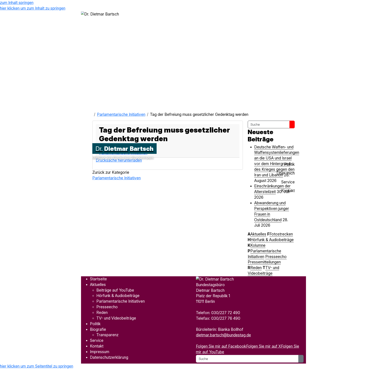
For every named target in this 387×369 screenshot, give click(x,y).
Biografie (98, 329)
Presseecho (276, 256)
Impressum (99, 351)
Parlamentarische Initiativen (121, 114)
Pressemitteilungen (264, 262)
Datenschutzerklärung (109, 357)
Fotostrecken (281, 234)
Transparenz (107, 334)
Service (96, 340)
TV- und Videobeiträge (116, 318)
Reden (256, 267)
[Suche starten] (292, 124)
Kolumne (257, 245)
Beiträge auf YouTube (115, 290)
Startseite (98, 278)
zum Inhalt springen (16, 2)
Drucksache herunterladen (119, 160)
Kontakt (96, 346)
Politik (95, 323)
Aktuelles (258, 234)
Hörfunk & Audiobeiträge (272, 239)
